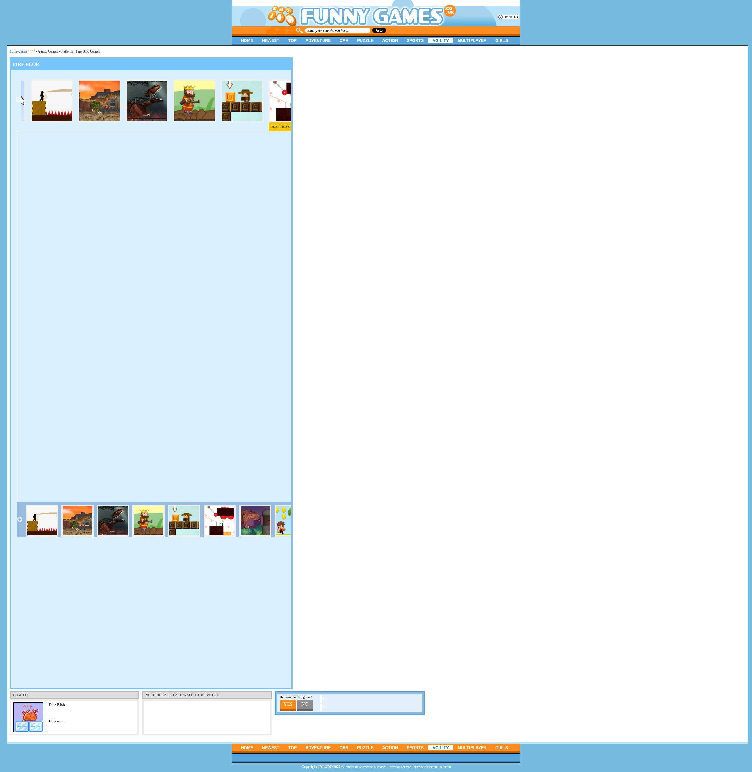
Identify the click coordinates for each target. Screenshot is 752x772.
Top (292, 40)
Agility (440, 40)
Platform (67, 51)
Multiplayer (472, 40)
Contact (380, 766)
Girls (501, 40)
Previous (18, 99)
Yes (288, 704)
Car (344, 40)
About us (352, 766)
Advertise (366, 766)
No (304, 704)
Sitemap (445, 766)
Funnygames (22, 51)
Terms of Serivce (399, 766)
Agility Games (48, 51)
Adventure (318, 40)
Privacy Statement (425, 766)
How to (511, 16)
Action (390, 40)
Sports (415, 40)
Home (247, 40)
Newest (270, 40)
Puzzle (365, 40)
